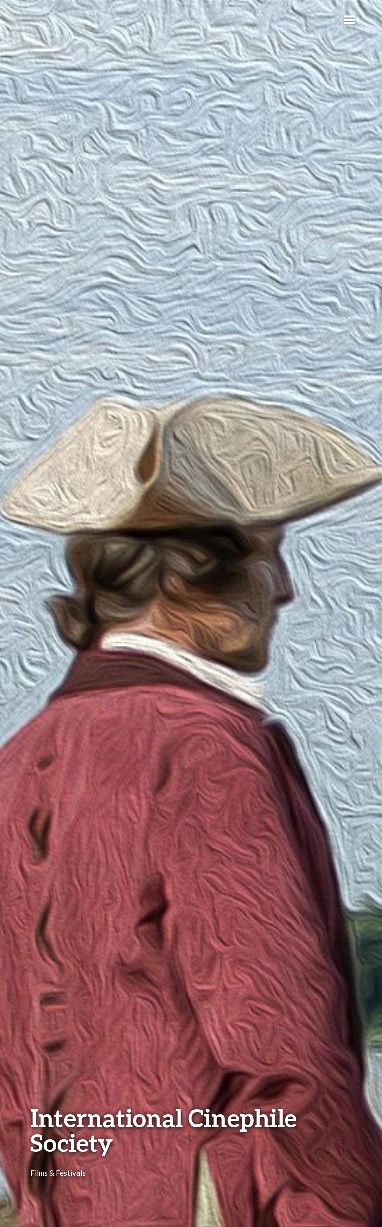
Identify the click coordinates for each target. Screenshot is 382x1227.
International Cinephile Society (163, 1130)
